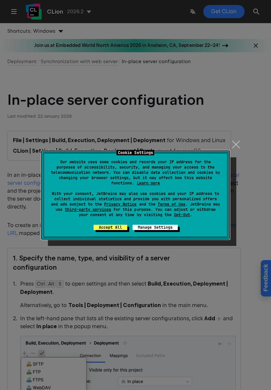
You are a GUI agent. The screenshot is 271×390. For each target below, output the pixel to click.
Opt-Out (182, 214)
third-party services (88, 209)
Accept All (110, 227)
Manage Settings (155, 227)
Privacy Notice (120, 204)
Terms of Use (171, 204)
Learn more (148, 183)
